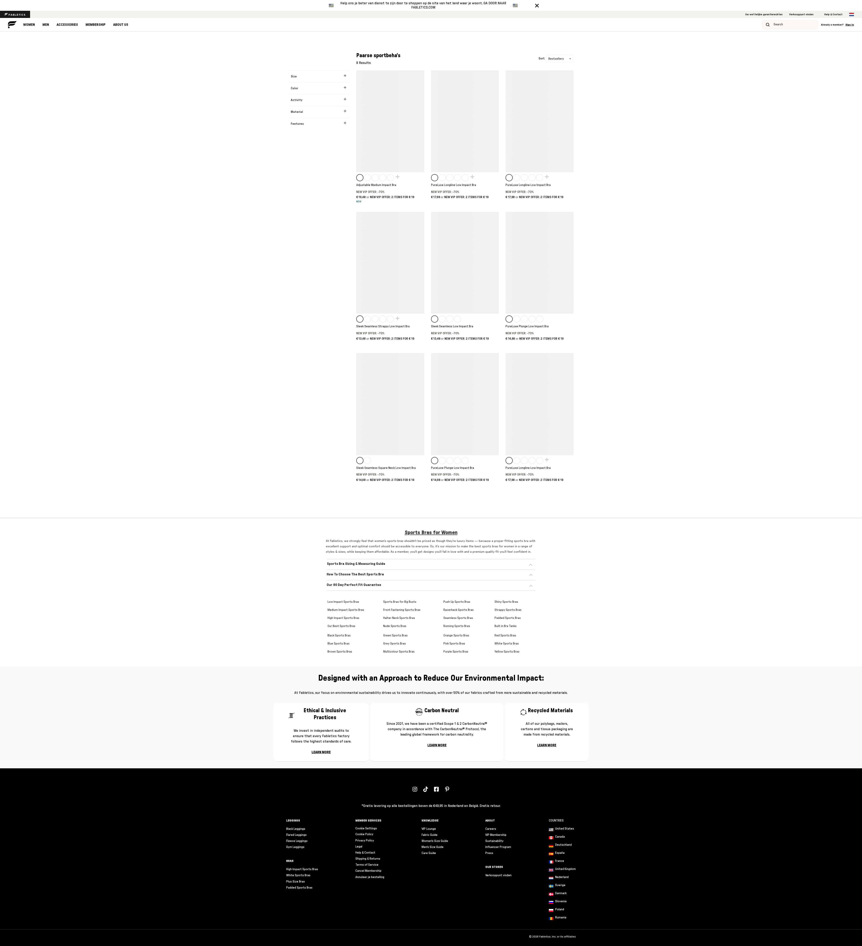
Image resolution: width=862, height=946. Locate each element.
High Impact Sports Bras (343, 618)
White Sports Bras (507, 643)
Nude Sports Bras (394, 626)
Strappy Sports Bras (508, 610)
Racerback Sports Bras (458, 610)
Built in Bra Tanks (506, 626)
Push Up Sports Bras (456, 601)
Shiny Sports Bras (506, 601)
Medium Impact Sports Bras (346, 610)
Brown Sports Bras (340, 651)
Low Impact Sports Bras (343, 601)
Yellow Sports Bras (507, 651)
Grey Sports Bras (394, 643)
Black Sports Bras (339, 635)
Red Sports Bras (505, 635)
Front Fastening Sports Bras (401, 610)
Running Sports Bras (456, 626)
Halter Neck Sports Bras (399, 618)
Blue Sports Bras (339, 643)
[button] (537, 5)
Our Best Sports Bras (341, 626)
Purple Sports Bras (455, 651)
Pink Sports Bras (454, 643)
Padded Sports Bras (508, 618)
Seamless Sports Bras (458, 618)
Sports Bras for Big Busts (399, 601)
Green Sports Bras (395, 635)
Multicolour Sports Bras (399, 651)
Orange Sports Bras (456, 635)
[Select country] (851, 14)
